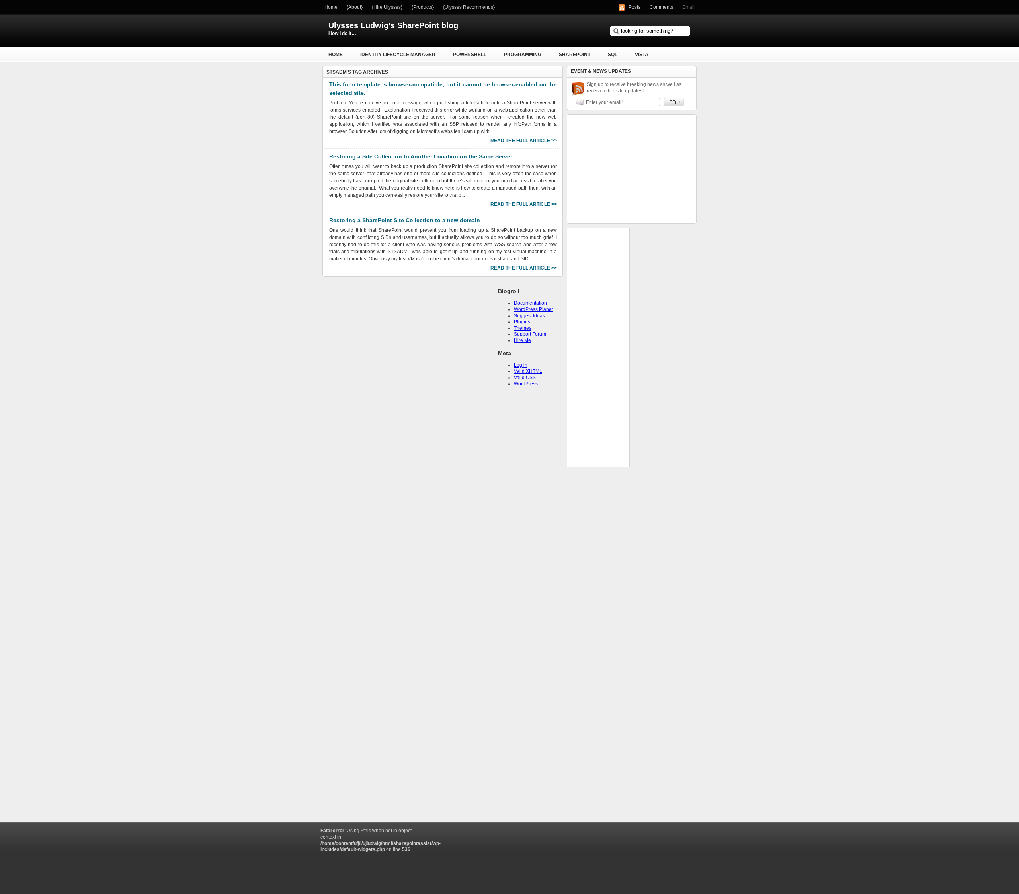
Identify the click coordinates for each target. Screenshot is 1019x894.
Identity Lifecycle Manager (397, 54)
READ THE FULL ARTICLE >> (523, 140)
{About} (355, 7)
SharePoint (574, 54)
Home (331, 7)
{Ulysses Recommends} (469, 7)
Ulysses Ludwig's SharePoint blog (393, 25)
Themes (522, 328)
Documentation (530, 303)
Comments (661, 7)
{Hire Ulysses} (387, 7)
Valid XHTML (528, 371)
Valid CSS (525, 377)
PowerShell (469, 54)
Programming (522, 54)
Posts (634, 7)
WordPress (526, 384)
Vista (641, 54)
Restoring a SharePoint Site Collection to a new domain (404, 220)
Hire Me (522, 340)
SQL (612, 54)
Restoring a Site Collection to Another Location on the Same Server (420, 156)
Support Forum (530, 334)
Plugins (522, 322)
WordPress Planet (533, 309)
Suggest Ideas (529, 316)
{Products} (423, 7)
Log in (520, 365)
